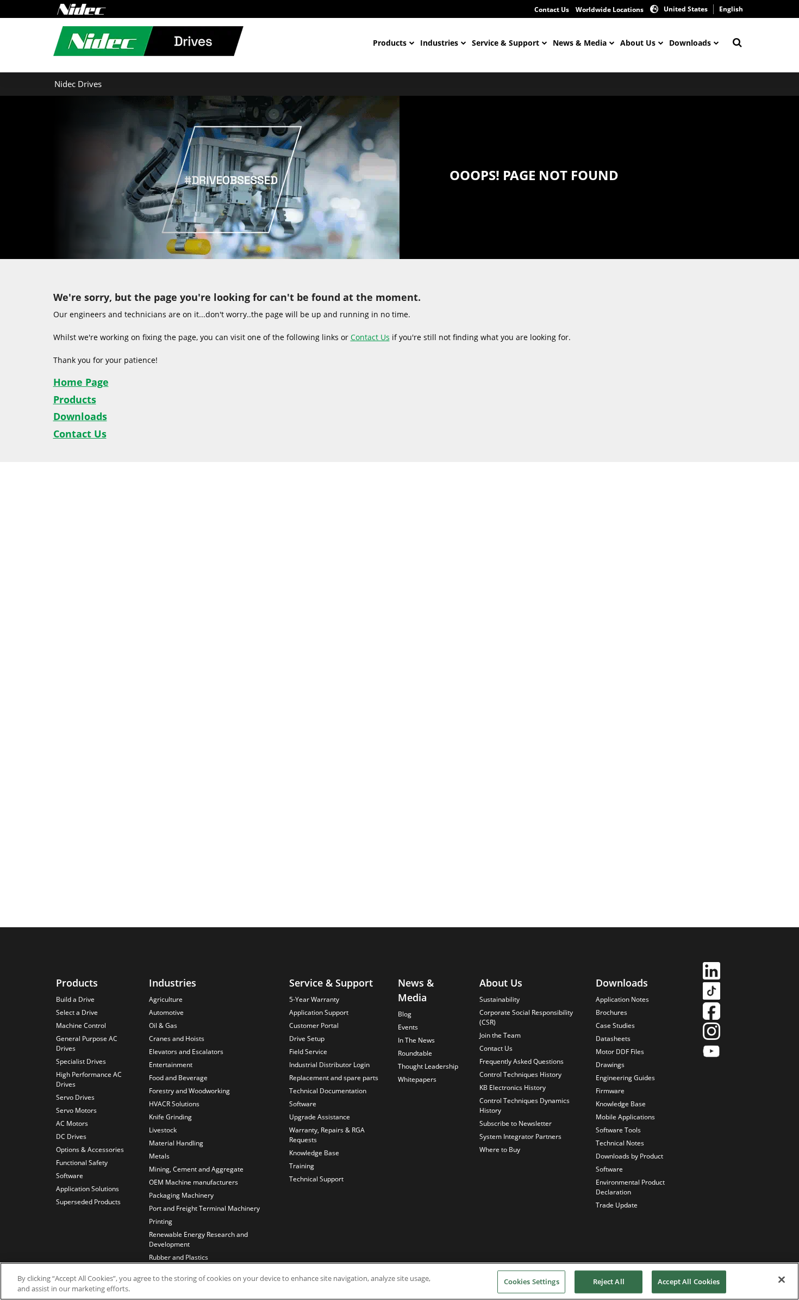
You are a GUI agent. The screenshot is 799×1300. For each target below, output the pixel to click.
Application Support (318, 1012)
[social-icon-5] (711, 1053)
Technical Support (316, 1179)
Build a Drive (75, 999)
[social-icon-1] (711, 972)
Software (69, 1175)
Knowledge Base (314, 1152)
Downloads (690, 43)
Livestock (163, 1130)
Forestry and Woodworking (189, 1090)
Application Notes (622, 999)
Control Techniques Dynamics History (524, 1105)
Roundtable (415, 1053)
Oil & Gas (163, 1025)
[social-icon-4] (711, 1032)
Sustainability (499, 999)
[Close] (782, 1280)
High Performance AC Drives (89, 1079)
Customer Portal (314, 1025)
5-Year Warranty (314, 999)
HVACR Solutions (174, 1103)
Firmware (610, 1090)
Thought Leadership (428, 1066)
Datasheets (613, 1038)
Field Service (308, 1051)
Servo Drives (75, 1097)
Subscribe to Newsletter (515, 1123)
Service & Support (505, 43)
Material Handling (176, 1143)
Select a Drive (77, 1012)
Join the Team (500, 1035)
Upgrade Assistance (319, 1117)
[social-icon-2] (711, 992)
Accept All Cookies (689, 1281)
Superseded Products (88, 1201)
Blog (404, 1014)
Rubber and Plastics (178, 1257)
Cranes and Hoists (176, 1038)
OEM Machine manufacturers (193, 1182)
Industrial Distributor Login (329, 1064)
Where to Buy (499, 1149)
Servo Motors (76, 1110)
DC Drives (71, 1136)
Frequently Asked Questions (521, 1061)
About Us (638, 43)
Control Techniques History (520, 1074)
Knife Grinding (170, 1117)
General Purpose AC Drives (86, 1043)
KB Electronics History (512, 1087)
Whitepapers (417, 1079)
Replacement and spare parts (333, 1077)
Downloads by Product (629, 1156)
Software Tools (618, 1130)
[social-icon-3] (711, 1012)
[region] (399, 1281)
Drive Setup (306, 1038)
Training (301, 1165)
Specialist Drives (81, 1061)
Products (390, 43)
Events (408, 1027)
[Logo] (81, 9)
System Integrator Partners (520, 1136)
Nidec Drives (78, 83)
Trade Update (617, 1205)
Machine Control (81, 1025)
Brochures (611, 1012)
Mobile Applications (625, 1117)
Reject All (609, 1281)
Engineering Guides (625, 1077)
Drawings (610, 1064)
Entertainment (170, 1064)
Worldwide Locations (610, 9)
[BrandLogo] (148, 42)
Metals (159, 1156)
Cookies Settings (531, 1281)
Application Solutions (87, 1188)
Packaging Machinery (181, 1195)
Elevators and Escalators (186, 1051)
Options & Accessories (90, 1149)
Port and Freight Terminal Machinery (204, 1208)
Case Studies (615, 1025)
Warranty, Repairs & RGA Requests (327, 1134)
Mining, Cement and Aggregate (196, 1169)
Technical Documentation (327, 1090)
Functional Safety (82, 1162)
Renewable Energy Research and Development (198, 1239)
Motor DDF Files (620, 1051)
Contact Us (551, 9)
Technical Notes (620, 1143)
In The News (416, 1040)
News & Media (580, 43)
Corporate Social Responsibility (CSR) (526, 1017)
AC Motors (72, 1123)
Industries (439, 43)
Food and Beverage (178, 1077)
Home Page (81, 382)
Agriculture (166, 999)
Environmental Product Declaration (630, 1187)
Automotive (166, 1012)
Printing (160, 1221)
